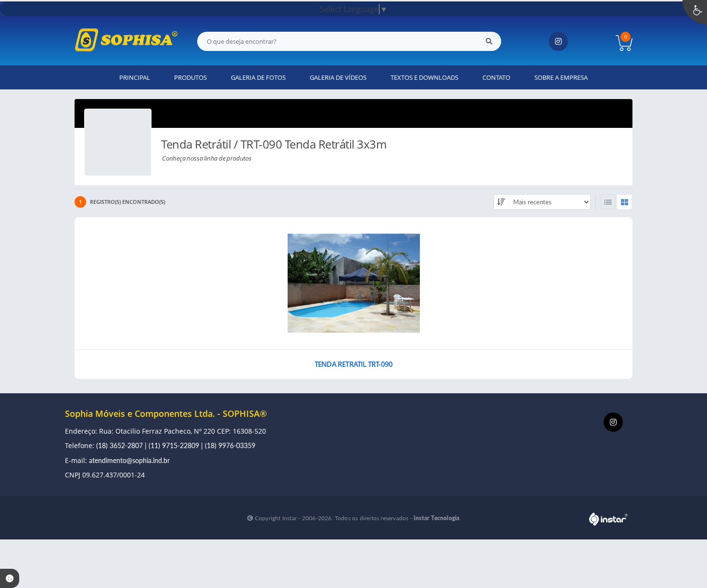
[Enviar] (489, 41)
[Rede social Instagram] (614, 423)
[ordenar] (501, 202)
